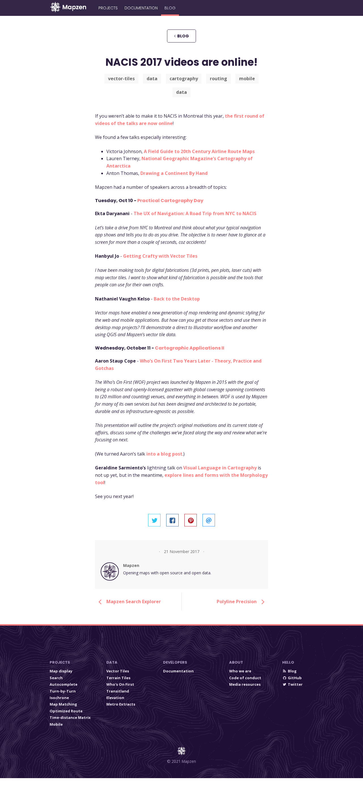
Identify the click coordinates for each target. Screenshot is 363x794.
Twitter (295, 684)
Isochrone (59, 697)
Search (56, 677)
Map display (61, 671)
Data (111, 662)
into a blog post (164, 454)
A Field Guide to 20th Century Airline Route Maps (199, 151)
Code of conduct (245, 677)
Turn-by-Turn (63, 691)
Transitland (117, 691)
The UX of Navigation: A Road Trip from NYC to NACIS (195, 213)
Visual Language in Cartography (220, 468)
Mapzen (131, 565)
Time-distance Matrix (70, 717)
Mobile (56, 724)
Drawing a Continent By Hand (174, 173)
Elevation (115, 697)
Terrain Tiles (118, 677)
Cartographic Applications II (189, 348)
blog (182, 36)
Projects (108, 8)
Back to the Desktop (177, 299)
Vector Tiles (117, 671)
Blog (170, 8)
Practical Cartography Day (170, 200)
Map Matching (63, 704)
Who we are (240, 671)
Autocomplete (63, 684)
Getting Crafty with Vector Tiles (160, 256)
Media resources (245, 684)
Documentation (141, 8)
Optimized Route (66, 710)
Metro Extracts (120, 704)
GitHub (295, 677)
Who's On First (120, 684)
